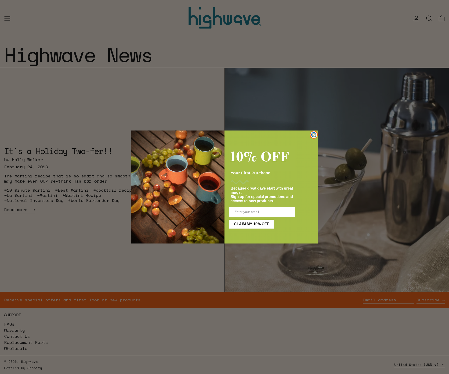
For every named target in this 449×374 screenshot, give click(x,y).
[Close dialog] (313, 134)
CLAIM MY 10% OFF (251, 224)
